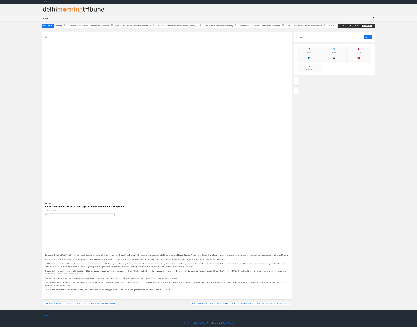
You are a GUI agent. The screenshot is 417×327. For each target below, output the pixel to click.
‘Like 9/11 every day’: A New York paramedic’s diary (171, 26)
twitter (334, 52)
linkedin (309, 60)
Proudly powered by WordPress (195, 323)
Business (48, 203)
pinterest (359, 52)
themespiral (309, 69)
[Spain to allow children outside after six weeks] (108, 26)
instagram (334, 60)
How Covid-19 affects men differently (213, 26)
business (48, 295)
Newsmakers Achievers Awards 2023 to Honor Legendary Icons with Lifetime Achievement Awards (80, 303)
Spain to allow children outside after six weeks (128, 26)
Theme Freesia (228, 323)
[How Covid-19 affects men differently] (196, 26)
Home (45, 2)
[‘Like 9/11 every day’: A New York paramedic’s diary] (149, 26)
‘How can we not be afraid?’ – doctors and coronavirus (83, 26)
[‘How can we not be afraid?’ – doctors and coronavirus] (60, 26)
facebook (309, 52)
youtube (359, 60)
